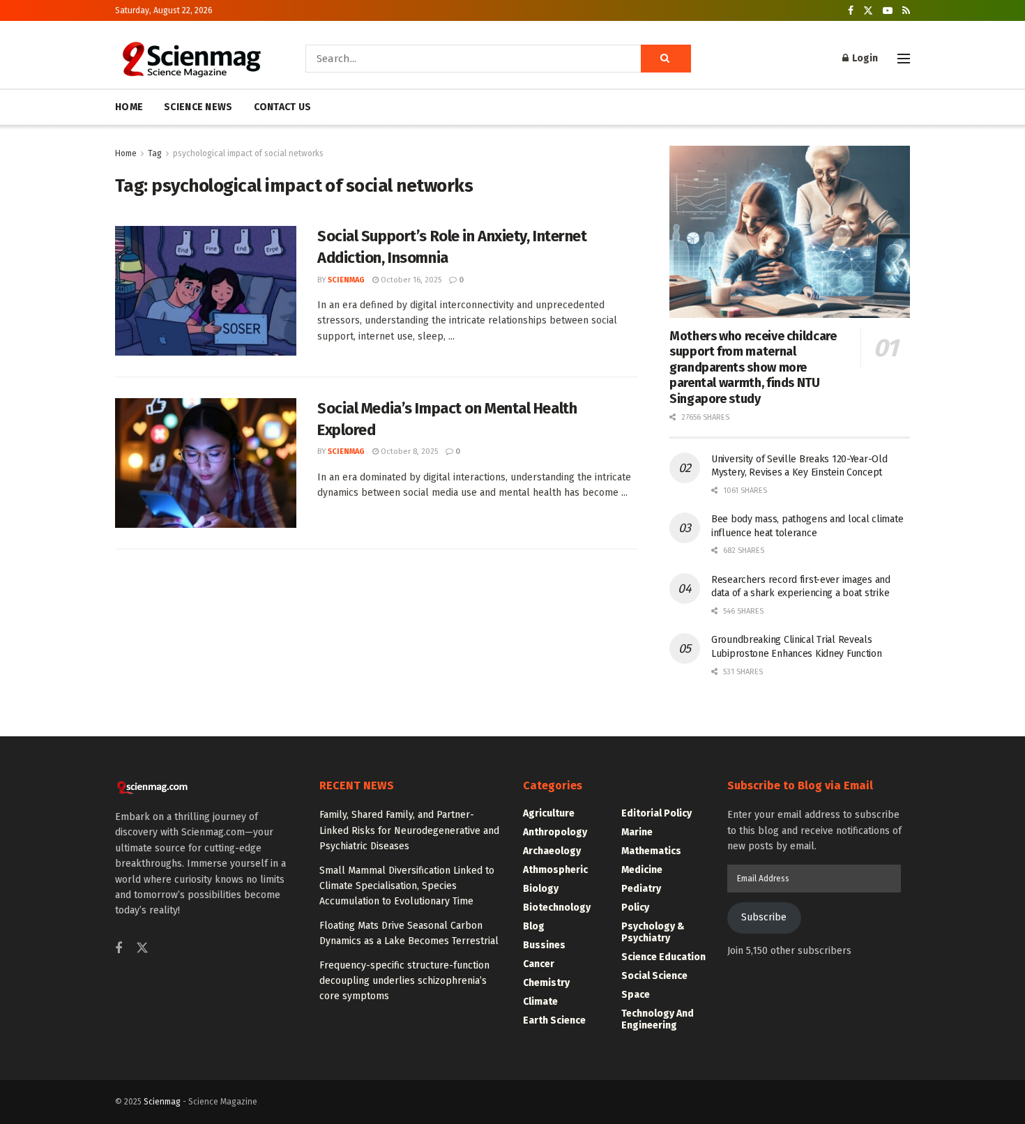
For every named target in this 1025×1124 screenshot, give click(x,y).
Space (635, 995)
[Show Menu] (903, 58)
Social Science (654, 976)
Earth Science (554, 1020)
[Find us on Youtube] (888, 11)
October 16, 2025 (410, 279)
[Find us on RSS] (906, 11)
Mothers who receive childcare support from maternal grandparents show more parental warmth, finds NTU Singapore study (753, 367)
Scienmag (162, 1102)
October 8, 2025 (408, 451)
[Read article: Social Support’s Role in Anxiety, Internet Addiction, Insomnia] (205, 291)
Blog (534, 926)
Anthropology (555, 832)
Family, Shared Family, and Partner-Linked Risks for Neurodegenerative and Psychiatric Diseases (409, 830)
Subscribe (764, 917)
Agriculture (549, 813)
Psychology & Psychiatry (653, 932)
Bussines (544, 945)
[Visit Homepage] (190, 58)
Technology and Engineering (657, 1019)
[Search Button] (666, 59)
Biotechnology (557, 907)
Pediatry (641, 889)
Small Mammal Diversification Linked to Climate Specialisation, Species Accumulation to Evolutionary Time (406, 886)
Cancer (538, 964)
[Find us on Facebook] (850, 11)
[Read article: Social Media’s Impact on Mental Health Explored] (205, 463)
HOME (129, 107)
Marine (637, 832)
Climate (540, 1002)
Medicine (641, 870)
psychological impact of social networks (248, 153)
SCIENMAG (346, 279)
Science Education (663, 957)
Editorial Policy (656, 813)
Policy (635, 907)
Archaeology (552, 851)
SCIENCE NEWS (198, 107)
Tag (155, 153)
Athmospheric (555, 870)
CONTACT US (283, 107)
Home (126, 153)
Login (864, 58)
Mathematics (651, 851)
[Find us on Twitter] (868, 11)
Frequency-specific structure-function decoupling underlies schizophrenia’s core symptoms (404, 981)
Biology (541, 889)
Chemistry (546, 983)
